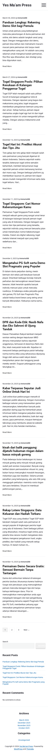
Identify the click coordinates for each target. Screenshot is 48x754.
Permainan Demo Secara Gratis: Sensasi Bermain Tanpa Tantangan (23, 570)
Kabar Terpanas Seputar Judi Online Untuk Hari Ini (22, 390)
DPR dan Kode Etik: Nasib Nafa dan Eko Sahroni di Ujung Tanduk (23, 325)
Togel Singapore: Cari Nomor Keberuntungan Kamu (21, 205)
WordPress (18, 749)
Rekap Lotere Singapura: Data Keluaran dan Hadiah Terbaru (22, 512)
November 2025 (24, 725)
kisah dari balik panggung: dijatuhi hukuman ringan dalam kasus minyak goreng (23, 451)
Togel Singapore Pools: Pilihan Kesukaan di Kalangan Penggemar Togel (23, 85)
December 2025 (24, 723)
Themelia (30, 749)
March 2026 (24, 720)
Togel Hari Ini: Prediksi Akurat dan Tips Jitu (19, 673)
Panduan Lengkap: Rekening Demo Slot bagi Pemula (21, 24)
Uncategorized (24, 740)
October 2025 (24, 728)
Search (5, 642)
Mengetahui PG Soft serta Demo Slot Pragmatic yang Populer (24, 264)
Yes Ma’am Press (26, 746)
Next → (27, 630)
